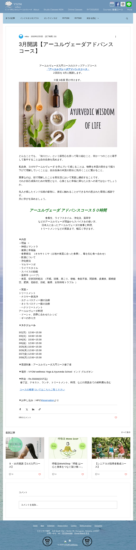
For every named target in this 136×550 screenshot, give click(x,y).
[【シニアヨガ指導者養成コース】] (111, 448)
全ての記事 (10, 18)
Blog (42, 526)
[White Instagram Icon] (70, 540)
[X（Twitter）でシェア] (26, 409)
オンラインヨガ (50, 18)
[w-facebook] (65, 542)
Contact (73, 526)
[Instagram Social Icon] (123, 4)
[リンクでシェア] (39, 409)
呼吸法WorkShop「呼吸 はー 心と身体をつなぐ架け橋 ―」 (68, 465)
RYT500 (78, 18)
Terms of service (85, 526)
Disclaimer (98, 526)
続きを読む (91, 18)
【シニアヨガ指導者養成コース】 (110, 465)
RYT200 (65, 18)
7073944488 (67, 533)
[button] (127, 18)
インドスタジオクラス (29, 18)
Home (35, 526)
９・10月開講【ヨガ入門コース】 (24, 465)
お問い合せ (51, 533)
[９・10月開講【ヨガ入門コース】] (25, 448)
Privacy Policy (63, 526)
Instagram (50, 526)
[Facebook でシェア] (20, 409)
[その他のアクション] (115, 36)
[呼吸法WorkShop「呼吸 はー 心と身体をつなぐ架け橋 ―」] (68, 448)
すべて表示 (125, 432)
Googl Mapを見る (81, 533)
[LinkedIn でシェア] (33, 409)
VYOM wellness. (71, 545)
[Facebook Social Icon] (117, 4)
